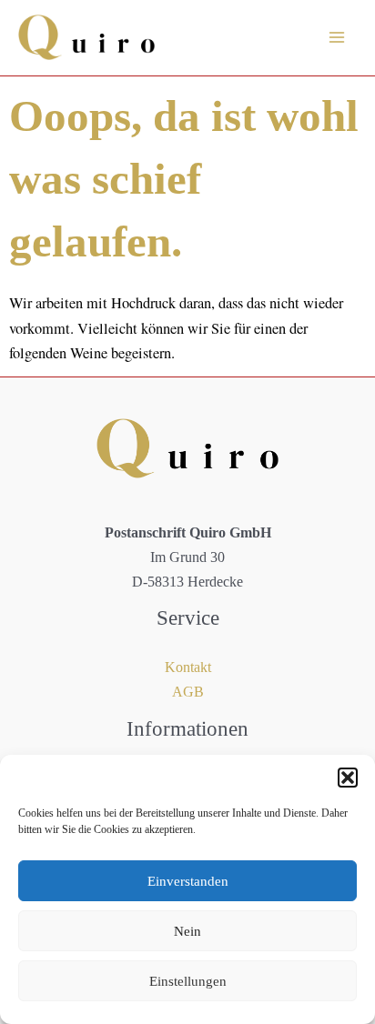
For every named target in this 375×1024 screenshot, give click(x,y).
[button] (348, 777)
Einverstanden (187, 881)
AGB (188, 691)
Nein (187, 931)
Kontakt (188, 667)
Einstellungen (188, 981)
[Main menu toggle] (336, 37)
